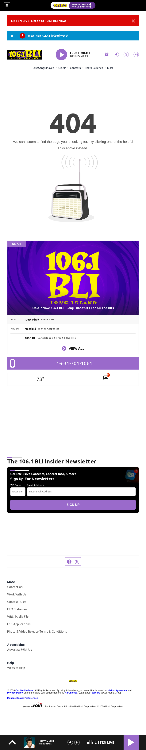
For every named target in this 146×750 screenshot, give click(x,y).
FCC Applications (19, 624)
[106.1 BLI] (73, 5)
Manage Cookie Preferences (22, 698)
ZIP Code (15, 485)
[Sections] (7, 5)
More (110, 67)
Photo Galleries (94, 67)
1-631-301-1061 (74, 363)
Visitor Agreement (118, 690)
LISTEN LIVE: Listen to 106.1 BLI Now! (38, 21)
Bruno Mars (79, 56)
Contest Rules (16, 601)
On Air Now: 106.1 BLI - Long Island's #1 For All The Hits (73, 308)
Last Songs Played (43, 67)
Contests (75, 67)
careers (96, 692)
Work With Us (16, 594)
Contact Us (15, 587)
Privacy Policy (15, 692)
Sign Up (73, 505)
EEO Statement (17, 609)
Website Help (16, 667)
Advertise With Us (19, 649)
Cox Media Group (24, 690)
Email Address (35, 485)
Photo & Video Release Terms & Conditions (37, 631)
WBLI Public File (18, 616)
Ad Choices (71, 692)
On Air (62, 67)
